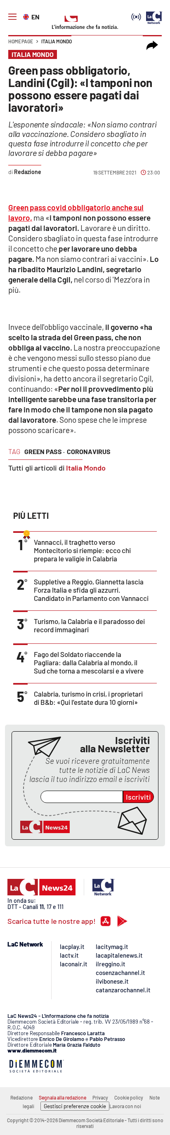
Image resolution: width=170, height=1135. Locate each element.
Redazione (21, 1097)
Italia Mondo (56, 41)
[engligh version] (27, 16)
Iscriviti (138, 796)
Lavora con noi (125, 1106)
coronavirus (89, 451)
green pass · (44, 451)
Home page (20, 41)
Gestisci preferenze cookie (75, 1106)
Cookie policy (128, 1097)
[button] (152, 45)
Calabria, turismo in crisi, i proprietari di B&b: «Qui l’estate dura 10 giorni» (88, 698)
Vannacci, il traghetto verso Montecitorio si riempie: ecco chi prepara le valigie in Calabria (82, 550)
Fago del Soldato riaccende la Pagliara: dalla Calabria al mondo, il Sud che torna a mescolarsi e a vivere (89, 662)
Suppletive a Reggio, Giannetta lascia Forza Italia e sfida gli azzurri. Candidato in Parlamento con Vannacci (91, 589)
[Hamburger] (12, 17)
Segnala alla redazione (62, 1097)
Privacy (100, 1097)
